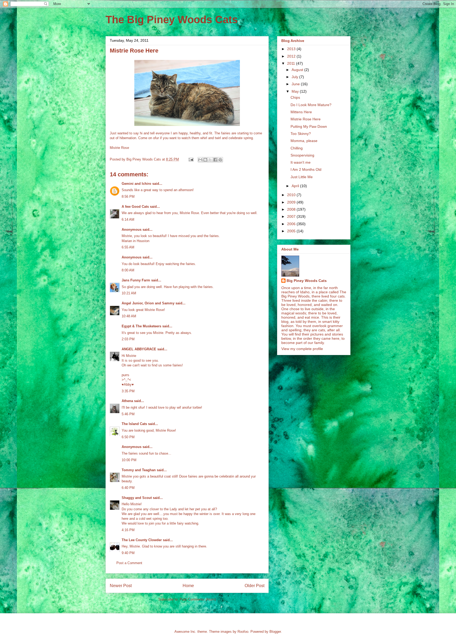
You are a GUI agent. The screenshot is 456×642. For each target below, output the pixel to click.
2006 (292, 224)
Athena (127, 401)
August (298, 70)
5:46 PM (128, 414)
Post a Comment (129, 563)
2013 (292, 49)
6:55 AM (128, 247)
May (296, 91)
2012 (292, 56)
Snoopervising (302, 155)
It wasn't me (301, 162)
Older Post (254, 585)
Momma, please (304, 141)
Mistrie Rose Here (306, 119)
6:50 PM (128, 437)
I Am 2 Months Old (306, 169)
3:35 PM (128, 391)
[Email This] (200, 159)
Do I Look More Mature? (311, 105)
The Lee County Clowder (142, 540)
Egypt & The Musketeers (141, 326)
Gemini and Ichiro (136, 184)
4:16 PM (128, 530)
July (295, 77)
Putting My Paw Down (309, 126)
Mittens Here (301, 112)
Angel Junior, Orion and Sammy (148, 303)
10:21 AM (129, 293)
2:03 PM (128, 339)
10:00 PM (129, 460)
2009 (292, 202)
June (296, 84)
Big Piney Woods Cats (307, 280)
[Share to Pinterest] (220, 159)
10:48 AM (129, 316)
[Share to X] (210, 159)
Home (188, 585)
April (296, 186)
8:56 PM (128, 197)
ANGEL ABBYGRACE (139, 349)
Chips (295, 97)
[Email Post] (190, 159)
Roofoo (243, 632)
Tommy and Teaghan (139, 470)
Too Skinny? (301, 133)
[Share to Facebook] (215, 159)
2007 (292, 216)
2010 (292, 195)
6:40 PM (128, 488)
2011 (291, 63)
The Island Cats (134, 424)
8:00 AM (128, 270)
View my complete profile (302, 349)
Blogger (275, 632)
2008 (292, 209)
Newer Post (121, 585)
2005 (292, 231)
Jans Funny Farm (136, 280)
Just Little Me (302, 177)
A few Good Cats (135, 207)
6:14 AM (128, 219)
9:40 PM (128, 553)
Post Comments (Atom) (198, 599)
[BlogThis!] (205, 159)
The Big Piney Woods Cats (172, 19)
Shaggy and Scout (137, 498)
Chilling (297, 148)
